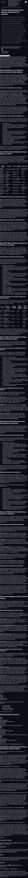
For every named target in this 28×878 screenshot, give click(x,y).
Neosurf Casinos (12, 5)
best (19, 518)
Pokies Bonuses (16, 858)
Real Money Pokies (23, 857)
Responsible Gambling (20, 842)
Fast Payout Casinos (13, 4)
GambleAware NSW (5, 844)
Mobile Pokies (16, 3)
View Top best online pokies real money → (11, 46)
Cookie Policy (24, 849)
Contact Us (14, 852)
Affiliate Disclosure (14, 850)
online (1, 353)
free (17, 118)
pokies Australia (19, 94)
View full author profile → (6, 711)
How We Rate (23, 850)
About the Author (9, 849)
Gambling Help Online (8, 842)
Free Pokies (18, 0)
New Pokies (11, 2)
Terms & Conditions (5, 850)
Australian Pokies (4, 857)
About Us (2, 849)
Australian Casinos (13, 857)
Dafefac (3, 2)
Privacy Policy (17, 849)
